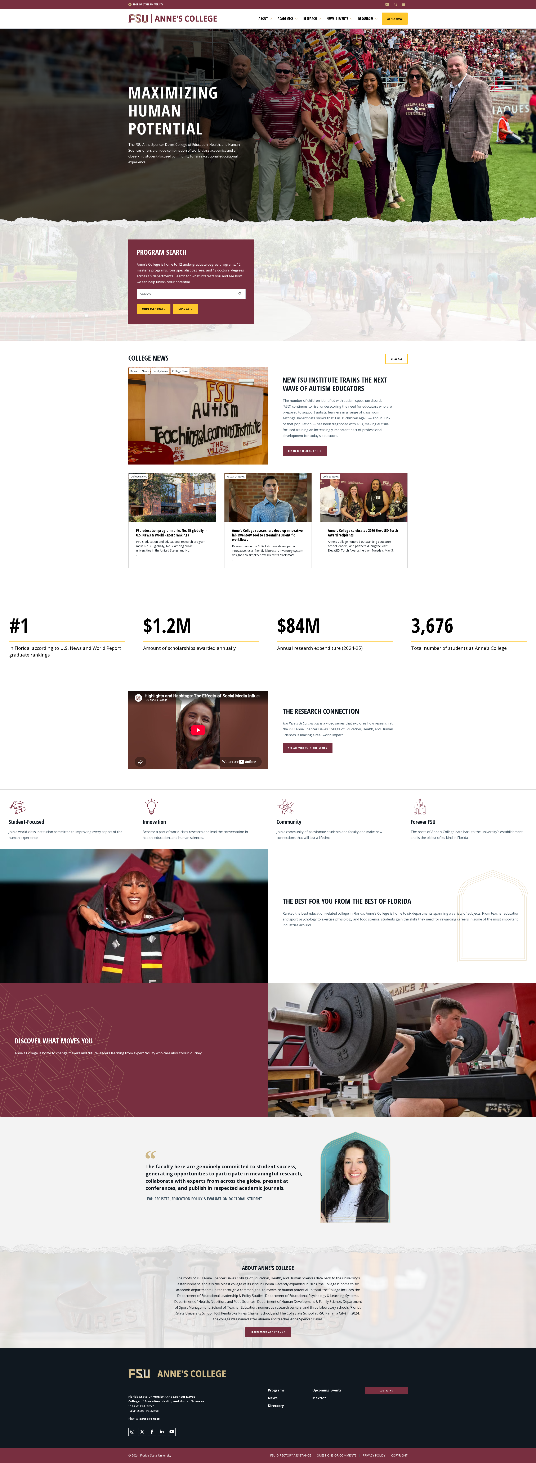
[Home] (174, 18)
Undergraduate (153, 309)
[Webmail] (387, 4)
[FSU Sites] (404, 4)
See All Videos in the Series (307, 748)
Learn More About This (304, 451)
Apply (240, 294)
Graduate (185, 309)
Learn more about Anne (268, 1332)
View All (396, 359)
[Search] (395, 4)
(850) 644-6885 (149, 1419)
